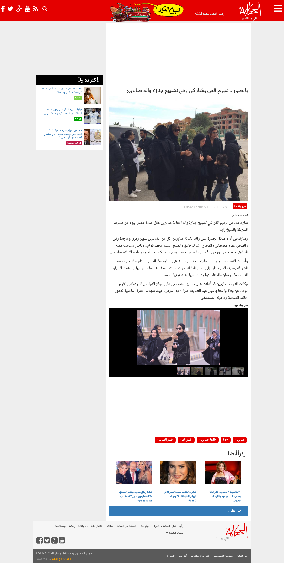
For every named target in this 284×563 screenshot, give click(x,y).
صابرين (240, 439)
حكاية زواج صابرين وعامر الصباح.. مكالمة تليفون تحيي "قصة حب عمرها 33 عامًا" (135, 496)
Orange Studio (61, 559)
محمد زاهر (237, 215)
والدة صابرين (207, 439)
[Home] (250, 11)
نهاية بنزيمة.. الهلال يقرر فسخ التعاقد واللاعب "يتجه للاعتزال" (62, 111)
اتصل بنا (171, 556)
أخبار (174, 526)
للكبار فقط (96, 526)
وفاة (225, 439)
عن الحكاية (242, 556)
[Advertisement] (178, 54)
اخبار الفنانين (165, 439)
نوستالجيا (60, 526)
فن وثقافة (239, 206)
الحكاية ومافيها (162, 526)
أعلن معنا (183, 556)
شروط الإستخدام (200, 556)
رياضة (71, 526)
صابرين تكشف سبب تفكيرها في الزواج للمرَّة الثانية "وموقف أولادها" (180, 496)
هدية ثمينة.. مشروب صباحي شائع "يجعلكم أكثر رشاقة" (61, 90)
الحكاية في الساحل (126, 526)
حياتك (110, 526)
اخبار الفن (186, 439)
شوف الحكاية (175, 533)
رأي (181, 526)
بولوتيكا (144, 526)
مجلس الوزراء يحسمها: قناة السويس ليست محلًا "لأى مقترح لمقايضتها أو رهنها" (62, 134)
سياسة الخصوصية (223, 556)
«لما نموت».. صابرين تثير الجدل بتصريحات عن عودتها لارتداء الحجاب (224, 496)
